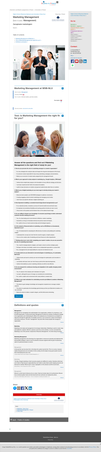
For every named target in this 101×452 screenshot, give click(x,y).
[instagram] (81, 62)
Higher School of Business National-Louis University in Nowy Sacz (29, 14)
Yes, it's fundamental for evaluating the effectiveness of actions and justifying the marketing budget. (37, 231)
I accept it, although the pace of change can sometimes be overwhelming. (34, 274)
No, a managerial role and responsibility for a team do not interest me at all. (34, 249)
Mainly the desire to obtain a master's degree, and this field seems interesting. (35, 292)
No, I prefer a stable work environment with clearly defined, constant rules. (34, 276)
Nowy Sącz (20, 411)
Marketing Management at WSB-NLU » (25, 38)
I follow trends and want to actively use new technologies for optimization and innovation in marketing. (37, 258)
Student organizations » (76, 39)
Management (25, 92)
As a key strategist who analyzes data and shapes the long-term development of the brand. (38, 171)
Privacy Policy (92, 447)
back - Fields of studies (19, 419)
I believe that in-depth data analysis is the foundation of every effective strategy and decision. (38, 182)
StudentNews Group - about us (50, 437)
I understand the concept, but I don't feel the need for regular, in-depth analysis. (35, 234)
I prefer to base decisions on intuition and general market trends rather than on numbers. (37, 187)
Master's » (73, 29)
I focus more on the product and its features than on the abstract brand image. (35, 210)
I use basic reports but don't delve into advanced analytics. (30, 184)
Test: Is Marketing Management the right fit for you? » (28, 40)
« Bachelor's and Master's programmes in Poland (21, 9)
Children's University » (76, 36)
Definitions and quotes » (22, 42)
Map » (72, 55)
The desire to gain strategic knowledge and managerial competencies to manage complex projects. (37, 285)
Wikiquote (62, 355)
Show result (19, 296)
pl (61, 101)
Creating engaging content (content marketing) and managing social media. (34, 197)
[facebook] (72, 62)
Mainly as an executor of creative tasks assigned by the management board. (34, 176)
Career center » (74, 37)
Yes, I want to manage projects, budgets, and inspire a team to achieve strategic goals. (37, 245)
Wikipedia (62, 322)
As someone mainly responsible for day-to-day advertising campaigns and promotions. (37, 173)
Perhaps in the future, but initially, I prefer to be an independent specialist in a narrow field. (38, 247)
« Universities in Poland (40, 9)
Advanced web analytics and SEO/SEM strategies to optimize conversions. (34, 195)
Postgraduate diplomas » (77, 31)
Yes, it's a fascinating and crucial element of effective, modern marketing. (34, 218)
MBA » (72, 32)
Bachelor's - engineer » (76, 26)
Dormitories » (74, 41)
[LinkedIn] (30, 389)
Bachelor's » (74, 24)
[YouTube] (77, 62)
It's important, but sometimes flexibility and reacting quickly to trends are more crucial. (37, 208)
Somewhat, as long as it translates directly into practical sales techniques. (34, 220)
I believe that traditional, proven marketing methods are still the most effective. (35, 263)
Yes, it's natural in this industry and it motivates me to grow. (30, 271)
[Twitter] (26, 389)
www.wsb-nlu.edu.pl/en (28, 108)
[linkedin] (85, 62)
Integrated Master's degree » (77, 27)
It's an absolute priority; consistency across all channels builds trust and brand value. (36, 205)
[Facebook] (22, 389)
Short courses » (74, 34)
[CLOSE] (69, 448)
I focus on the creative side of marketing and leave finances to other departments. (36, 237)
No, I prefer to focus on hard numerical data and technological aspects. (33, 223)
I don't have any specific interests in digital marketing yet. (30, 199)
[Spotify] (72, 66)
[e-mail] (18, 389)
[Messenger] (15, 389)
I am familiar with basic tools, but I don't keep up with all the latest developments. (35, 261)
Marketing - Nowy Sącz (22, 408)
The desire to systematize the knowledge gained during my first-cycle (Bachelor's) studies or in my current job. (38, 289)
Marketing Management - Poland (25, 410)
